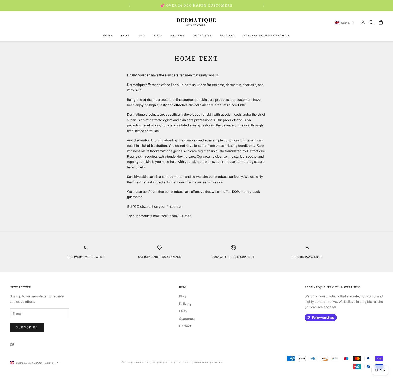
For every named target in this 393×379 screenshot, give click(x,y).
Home (108, 35)
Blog (158, 35)
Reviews (178, 35)
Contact (227, 35)
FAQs (183, 311)
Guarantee (202, 35)
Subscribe (27, 327)
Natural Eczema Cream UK (266, 35)
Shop (125, 35)
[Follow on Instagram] (12, 344)
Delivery (185, 304)
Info (141, 35)
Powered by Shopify (206, 362)
